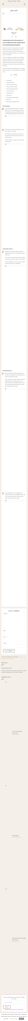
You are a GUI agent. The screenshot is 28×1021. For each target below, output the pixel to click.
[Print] (12, 36)
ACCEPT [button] (21, 1018)
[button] (15, 36)
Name (4, 630)
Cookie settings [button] (13, 1018)
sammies (22, 29)
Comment (5, 613)
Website (5, 643)
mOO (17, 29)
